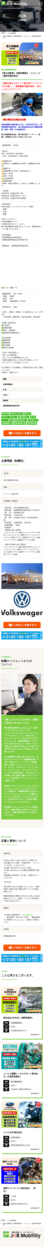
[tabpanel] (22, 54)
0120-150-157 (27, 915)
